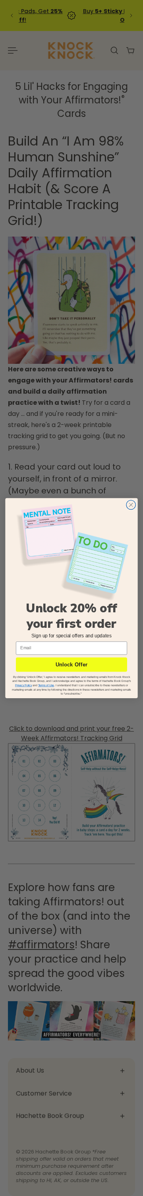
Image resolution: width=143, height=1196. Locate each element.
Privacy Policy (23, 685)
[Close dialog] (130, 504)
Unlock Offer (72, 665)
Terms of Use (46, 685)
